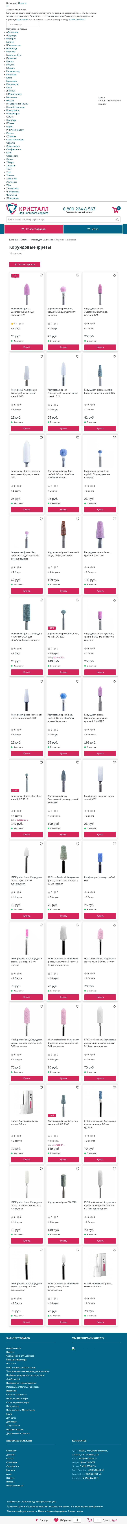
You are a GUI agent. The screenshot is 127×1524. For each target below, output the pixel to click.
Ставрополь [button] (12, 156)
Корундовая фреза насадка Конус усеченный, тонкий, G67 (99, 391)
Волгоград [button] (11, 48)
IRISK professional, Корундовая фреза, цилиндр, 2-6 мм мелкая (26, 961)
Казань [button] (11, 68)
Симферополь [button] (13, 149)
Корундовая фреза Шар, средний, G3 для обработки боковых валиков (25, 555)
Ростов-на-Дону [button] (16, 130)
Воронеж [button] (10, 51)
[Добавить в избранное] (41, 275)
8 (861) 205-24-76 (91, 1478)
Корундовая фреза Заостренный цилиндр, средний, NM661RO (96, 717)
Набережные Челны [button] (18, 103)
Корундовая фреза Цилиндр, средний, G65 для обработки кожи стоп (99, 636)
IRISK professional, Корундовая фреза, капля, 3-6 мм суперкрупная (63, 1286)
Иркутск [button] (10, 64)
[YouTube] (83, 1488)
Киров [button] (9, 77)
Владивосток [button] (14, 45)
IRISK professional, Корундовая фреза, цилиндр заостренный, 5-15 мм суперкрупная (100, 1042)
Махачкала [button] (12, 97)
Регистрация (114, 100)
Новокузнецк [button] (12, 110)
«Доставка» (22, 19)
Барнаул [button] (12, 35)
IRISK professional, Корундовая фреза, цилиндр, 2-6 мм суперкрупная (26, 1286)
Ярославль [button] (13, 198)
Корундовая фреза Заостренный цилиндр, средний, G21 (96, 311)
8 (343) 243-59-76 (93, 1474)
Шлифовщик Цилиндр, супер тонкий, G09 (99, 797)
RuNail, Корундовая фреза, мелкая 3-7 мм (25, 1122)
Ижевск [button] (10, 61)
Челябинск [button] (11, 195)
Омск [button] (10, 117)
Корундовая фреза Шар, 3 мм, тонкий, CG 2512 (26, 797)
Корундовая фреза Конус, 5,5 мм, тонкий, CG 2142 (63, 1122)
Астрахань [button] (13, 32)
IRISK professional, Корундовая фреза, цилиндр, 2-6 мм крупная (100, 1124)
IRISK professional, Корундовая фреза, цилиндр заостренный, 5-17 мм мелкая (63, 1042)
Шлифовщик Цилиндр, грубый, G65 (100, 879)
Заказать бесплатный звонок (79, 212)
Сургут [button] (9, 159)
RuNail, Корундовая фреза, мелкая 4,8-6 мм (98, 1285)
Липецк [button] (11, 90)
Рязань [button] (9, 133)
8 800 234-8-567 (77, 19)
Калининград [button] (13, 71)
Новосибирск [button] (13, 113)
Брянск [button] (9, 42)
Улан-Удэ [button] (12, 178)
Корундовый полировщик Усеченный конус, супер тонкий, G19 (24, 393)
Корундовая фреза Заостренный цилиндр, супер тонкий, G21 (63, 393)
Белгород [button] (11, 38)
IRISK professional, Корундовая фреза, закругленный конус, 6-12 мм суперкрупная (63, 961)
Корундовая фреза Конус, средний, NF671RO (97, 554)
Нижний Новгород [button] (15, 107)
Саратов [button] (10, 143)
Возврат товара (75, 1511)
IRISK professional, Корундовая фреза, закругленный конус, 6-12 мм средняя (63, 880)
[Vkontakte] (75, 1488)
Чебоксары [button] (13, 191)
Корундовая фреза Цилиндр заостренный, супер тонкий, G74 (25, 474)
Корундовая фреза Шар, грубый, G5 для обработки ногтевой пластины (61, 717)
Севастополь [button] (13, 146)
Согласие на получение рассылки (87, 1506)
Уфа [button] (8, 185)
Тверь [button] (11, 162)
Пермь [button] (9, 126)
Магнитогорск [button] (15, 94)
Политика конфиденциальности (22, 1511)
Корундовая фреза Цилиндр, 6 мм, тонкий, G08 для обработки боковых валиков (26, 636)
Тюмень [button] (10, 175)
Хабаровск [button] (13, 188)
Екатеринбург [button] (15, 55)
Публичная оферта (16, 1506)
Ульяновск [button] (11, 182)
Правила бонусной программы (52, 1511)
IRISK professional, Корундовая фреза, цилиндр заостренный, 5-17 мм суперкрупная (100, 1205)
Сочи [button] (8, 152)
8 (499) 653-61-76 (88, 1466)
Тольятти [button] (10, 165)
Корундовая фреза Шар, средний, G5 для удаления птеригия (61, 311)
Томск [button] (9, 169)
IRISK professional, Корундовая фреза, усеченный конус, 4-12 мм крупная (26, 1205)
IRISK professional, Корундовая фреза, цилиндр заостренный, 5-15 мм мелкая (26, 1042)
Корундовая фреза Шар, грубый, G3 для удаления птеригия (97, 474)
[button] (22, 3)
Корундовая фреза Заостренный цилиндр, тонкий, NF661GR (63, 799)
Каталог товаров (18, 1338)
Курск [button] (9, 87)
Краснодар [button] (11, 81)
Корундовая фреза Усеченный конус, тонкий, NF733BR (63, 554)
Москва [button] (10, 100)
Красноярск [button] (12, 84)
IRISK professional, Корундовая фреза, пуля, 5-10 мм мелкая (100, 960)
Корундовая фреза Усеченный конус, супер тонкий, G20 (26, 716)
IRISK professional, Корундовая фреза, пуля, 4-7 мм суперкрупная (26, 880)
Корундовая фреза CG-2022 (62, 1202)
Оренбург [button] (11, 120)
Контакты (79, 1441)
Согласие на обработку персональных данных (48, 1506)
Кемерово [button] (11, 74)
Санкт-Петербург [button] (15, 139)
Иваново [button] (12, 58)
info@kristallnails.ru (87, 1458)
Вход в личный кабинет (102, 100)
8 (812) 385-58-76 (96, 1470)
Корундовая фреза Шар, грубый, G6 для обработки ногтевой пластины (61, 474)
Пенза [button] (11, 123)
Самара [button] (12, 136)
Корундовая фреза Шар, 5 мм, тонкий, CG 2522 (63, 635)
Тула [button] (8, 172)
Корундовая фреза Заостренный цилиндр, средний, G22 (22, 311)
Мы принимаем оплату (88, 1338)
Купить (26, 347)
